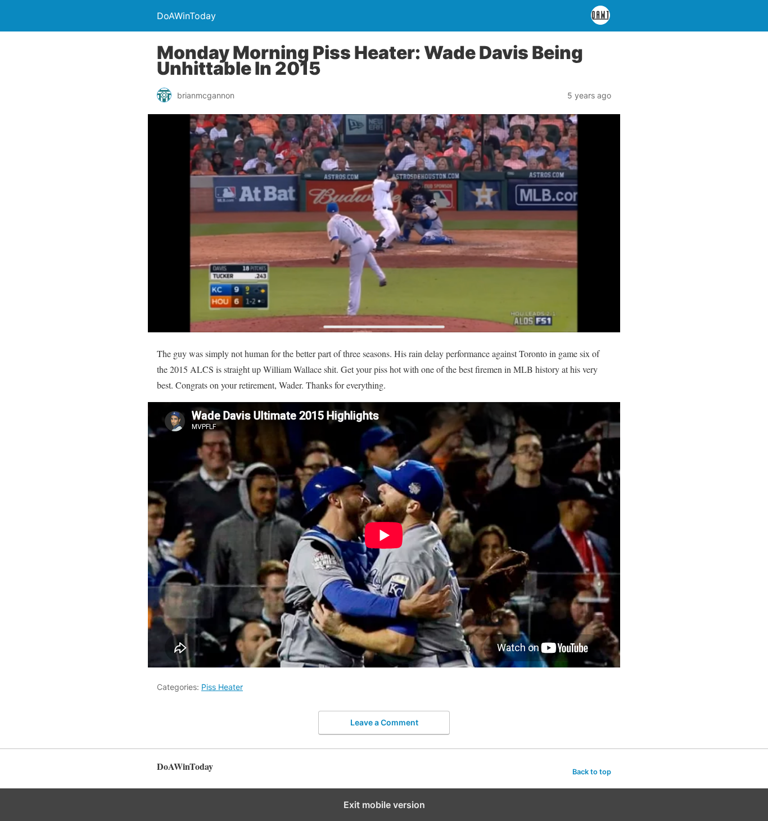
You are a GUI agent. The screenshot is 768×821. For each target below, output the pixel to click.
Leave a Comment (384, 722)
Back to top (591, 772)
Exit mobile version (384, 804)
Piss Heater (222, 687)
